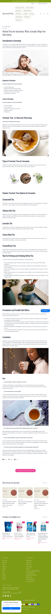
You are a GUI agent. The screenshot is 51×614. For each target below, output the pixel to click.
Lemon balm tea (6, 238)
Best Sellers (20, 7)
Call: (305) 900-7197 (30, 572)
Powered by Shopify (25, 609)
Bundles (27, 16)
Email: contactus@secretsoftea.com (33, 570)
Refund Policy (28, 562)
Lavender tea (5, 227)
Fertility (18, 10)
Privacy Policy (28, 564)
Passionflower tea (6, 249)
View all (45, 482)
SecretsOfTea (7, 13)
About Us (19, 19)
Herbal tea (4, 124)
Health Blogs (7, 26)
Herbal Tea (14, 161)
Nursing (18, 13)
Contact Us (28, 568)
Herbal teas (5, 341)
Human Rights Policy (30, 581)
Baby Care (30, 7)
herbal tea (16, 165)
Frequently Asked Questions (31, 575)
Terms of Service (29, 566)
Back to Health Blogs (26, 470)
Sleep (25, 13)
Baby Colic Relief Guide (30, 579)
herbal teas (7, 431)
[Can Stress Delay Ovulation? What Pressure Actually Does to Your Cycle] (9, 492)
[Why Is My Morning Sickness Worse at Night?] (25, 492)
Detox (32, 13)
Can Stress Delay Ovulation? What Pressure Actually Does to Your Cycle (9, 503)
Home (3, 26)
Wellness (19, 16)
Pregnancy (27, 10)
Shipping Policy (29, 560)
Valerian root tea (6, 214)
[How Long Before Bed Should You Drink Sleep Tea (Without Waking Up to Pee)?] (41, 492)
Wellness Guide (29, 577)
